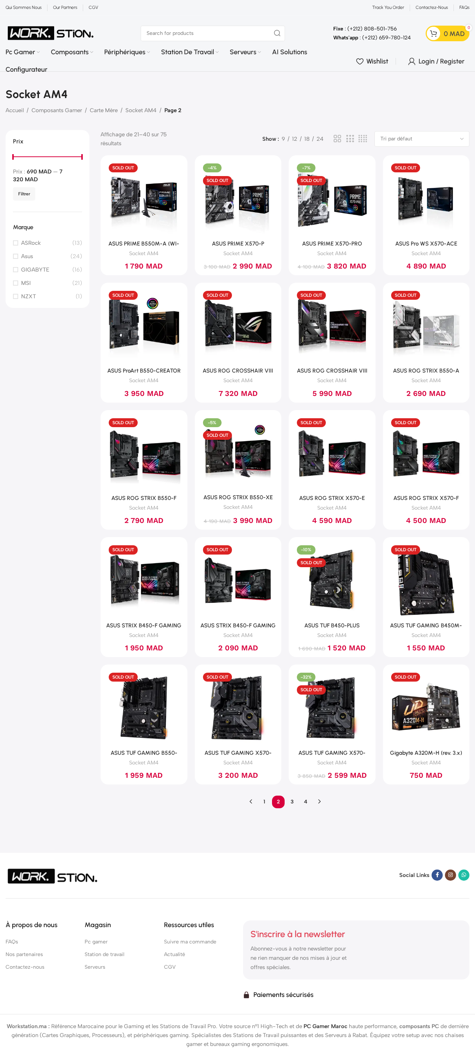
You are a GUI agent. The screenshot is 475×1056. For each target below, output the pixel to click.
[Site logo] (51, 32)
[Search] (277, 33)
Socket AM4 (141, 110)
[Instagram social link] (450, 875)
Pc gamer (96, 942)
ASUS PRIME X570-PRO (332, 243)
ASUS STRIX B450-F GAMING (143, 625)
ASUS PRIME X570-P (238, 243)
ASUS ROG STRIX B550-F (143, 498)
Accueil (15, 110)
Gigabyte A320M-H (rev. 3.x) (426, 753)
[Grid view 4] (362, 139)
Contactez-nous (25, 967)
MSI (26, 283)
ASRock (31, 243)
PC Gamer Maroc (325, 1026)
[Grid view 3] (350, 139)
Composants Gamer (57, 110)
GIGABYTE (35, 269)
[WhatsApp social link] (463, 875)
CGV (170, 967)
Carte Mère (104, 110)
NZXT (28, 296)
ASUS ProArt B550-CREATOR (144, 370)
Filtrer (24, 193)
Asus (27, 256)
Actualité (174, 954)
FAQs (12, 942)
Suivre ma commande (190, 942)
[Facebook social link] (437, 875)
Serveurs (95, 967)
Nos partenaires (24, 954)
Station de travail (104, 954)
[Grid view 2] (337, 139)
